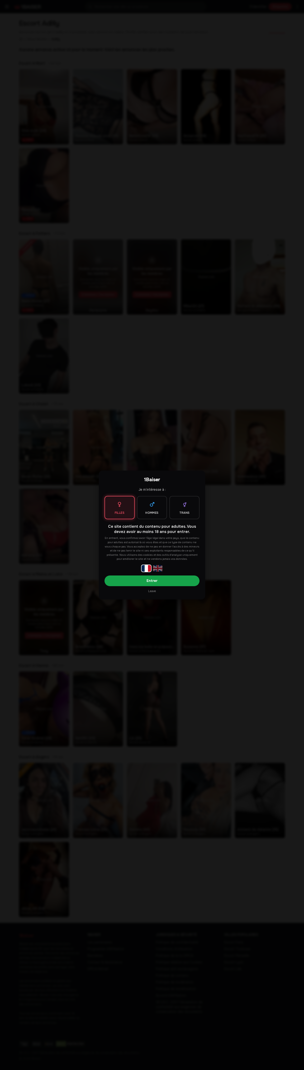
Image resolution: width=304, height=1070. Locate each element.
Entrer (152, 581)
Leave (152, 591)
